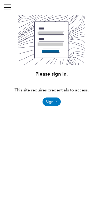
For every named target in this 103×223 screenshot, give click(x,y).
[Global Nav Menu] (7, 7)
